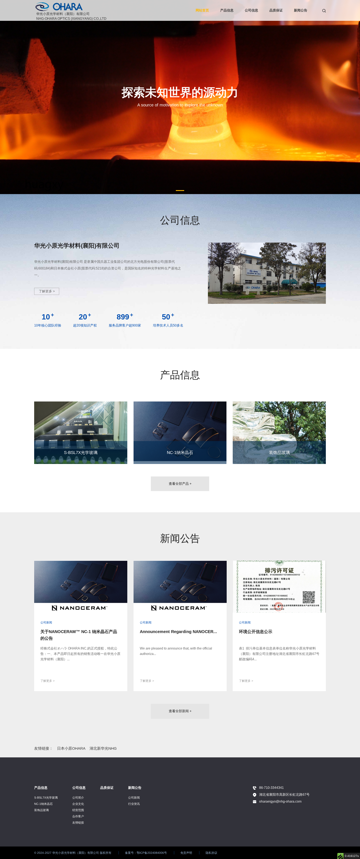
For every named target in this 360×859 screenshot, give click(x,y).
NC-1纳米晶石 (43, 803)
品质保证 (276, 10)
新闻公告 (300, 10)
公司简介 (78, 797)
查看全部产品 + (180, 483)
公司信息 (251, 10)
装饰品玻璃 (41, 810)
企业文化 (78, 803)
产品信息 (227, 10)
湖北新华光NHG (103, 748)
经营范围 (78, 810)
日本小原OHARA (71, 748)
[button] (180, 190)
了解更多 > (47, 291)
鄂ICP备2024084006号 (152, 852)
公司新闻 (134, 797)
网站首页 (202, 10)
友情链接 (78, 822)
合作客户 (78, 816)
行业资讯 (134, 803)
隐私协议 (211, 852)
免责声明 (186, 852)
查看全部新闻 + (180, 711)
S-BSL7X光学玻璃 (46, 797)
